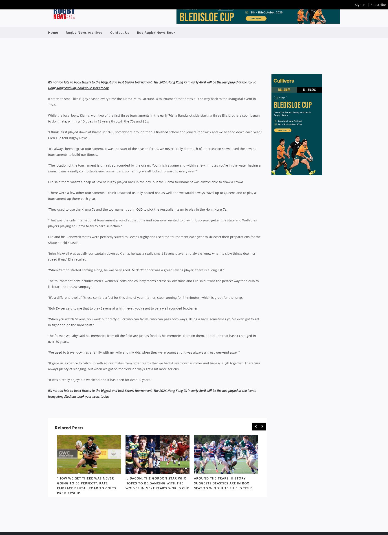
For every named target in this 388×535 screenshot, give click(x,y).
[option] (89, 466)
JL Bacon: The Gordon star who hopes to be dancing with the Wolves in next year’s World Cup (157, 483)
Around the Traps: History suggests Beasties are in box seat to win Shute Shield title (223, 483)
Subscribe (378, 4)
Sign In (360, 4)
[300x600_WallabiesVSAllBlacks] (296, 174)
